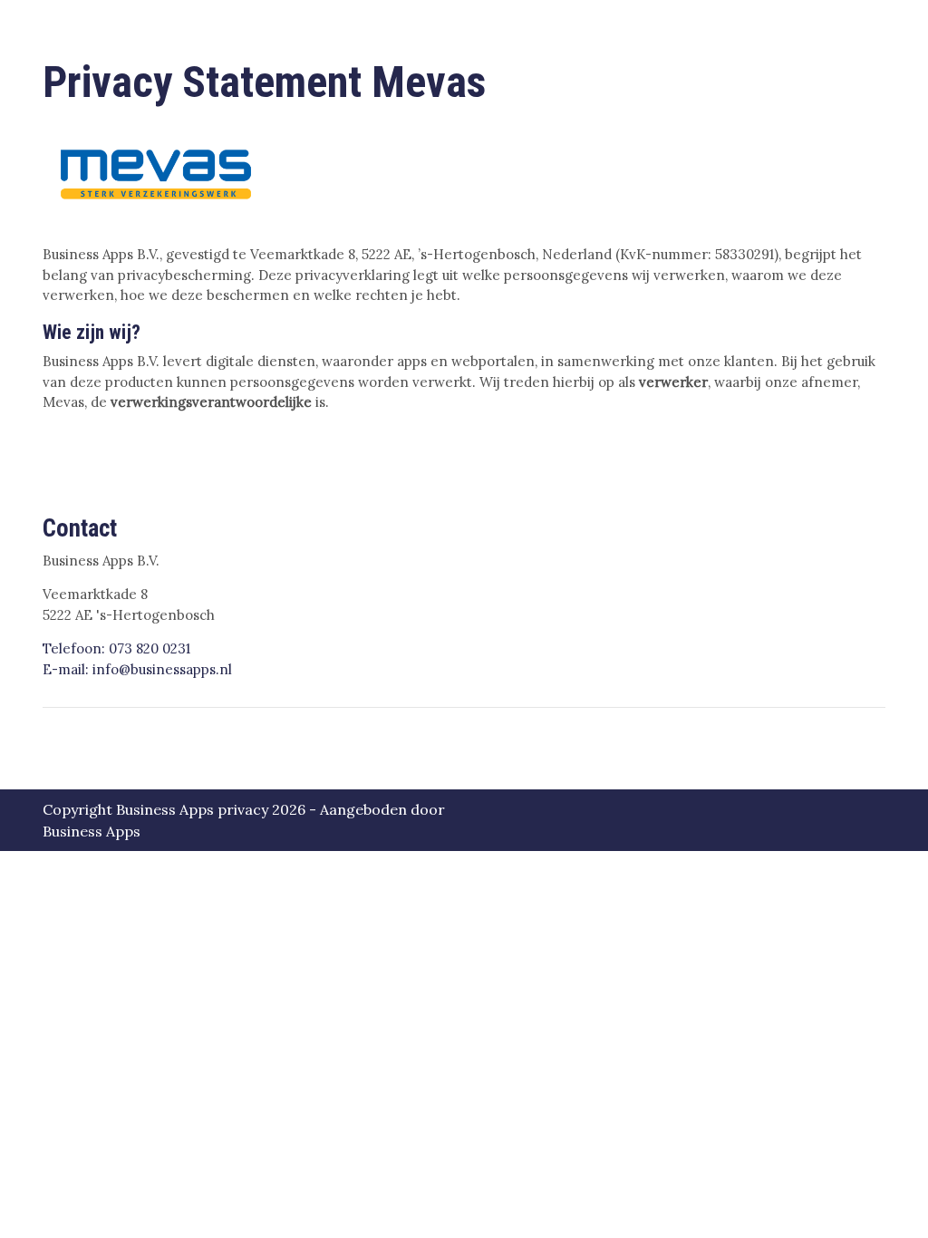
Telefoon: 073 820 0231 (116, 648)
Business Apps (91, 831)
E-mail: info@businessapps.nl (137, 669)
